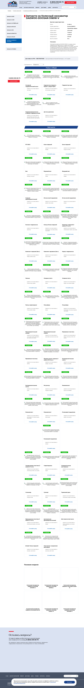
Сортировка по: (28, 64)
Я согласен (69, 682)
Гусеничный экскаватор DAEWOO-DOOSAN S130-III (33, 609)
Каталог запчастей (29, 7)
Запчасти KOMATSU (12, 33)
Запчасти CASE (10, 19)
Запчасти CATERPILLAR (12, 23)
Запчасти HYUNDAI (11, 49)
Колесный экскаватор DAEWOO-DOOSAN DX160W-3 (33, 586)
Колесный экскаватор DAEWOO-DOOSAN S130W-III (69, 586)
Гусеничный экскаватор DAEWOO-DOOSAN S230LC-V (51, 610)
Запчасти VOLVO (11, 36)
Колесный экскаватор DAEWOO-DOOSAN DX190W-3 (70, 610)
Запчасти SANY (10, 16)
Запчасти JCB (10, 30)
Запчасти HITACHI (11, 26)
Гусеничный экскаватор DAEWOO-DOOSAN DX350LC (51, 586)
